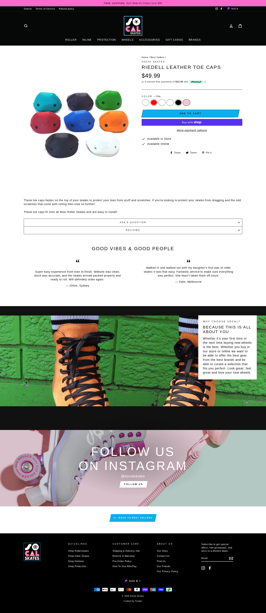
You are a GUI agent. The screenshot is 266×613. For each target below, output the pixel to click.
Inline (87, 40)
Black (178, 103)
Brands (195, 40)
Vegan (162, 103)
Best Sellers (157, 57)
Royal (145, 103)
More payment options (192, 130)
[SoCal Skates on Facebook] (210, 568)
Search (28, 8)
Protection (106, 40)
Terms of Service (45, 8)
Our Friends (163, 566)
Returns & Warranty (124, 556)
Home (145, 57)
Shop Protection (77, 566)
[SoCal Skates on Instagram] (203, 568)
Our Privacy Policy (167, 571)
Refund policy (66, 8)
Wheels (128, 40)
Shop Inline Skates (78, 556)
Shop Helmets (76, 561)
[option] (133, 3)
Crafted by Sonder (133, 601)
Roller (71, 40)
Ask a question (133, 222)
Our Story (162, 551)
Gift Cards (174, 40)
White (170, 103)
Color (151, 96)
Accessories (149, 40)
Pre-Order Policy (122, 561)
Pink (186, 103)
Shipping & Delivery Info (126, 551)
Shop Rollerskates (78, 551)
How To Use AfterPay (125, 566)
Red (153, 103)
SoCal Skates (153, 62)
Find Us (161, 561)
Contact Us (163, 556)
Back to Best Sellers (135, 518)
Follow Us (133, 484)
